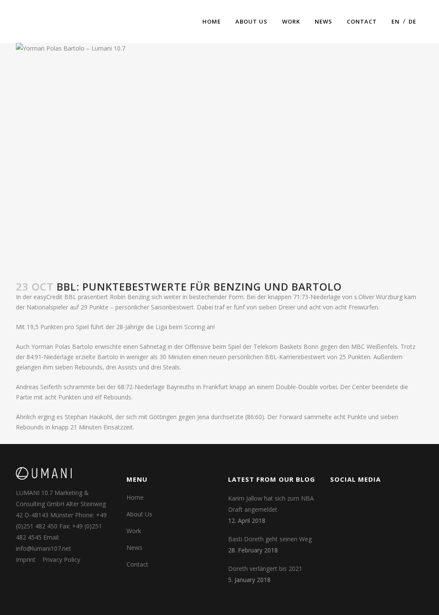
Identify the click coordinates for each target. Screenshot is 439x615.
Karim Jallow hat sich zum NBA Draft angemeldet (271, 503)
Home (135, 497)
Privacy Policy (61, 559)
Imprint (26, 559)
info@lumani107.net (43, 548)
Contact (137, 564)
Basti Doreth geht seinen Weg (270, 539)
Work (133, 531)
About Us (139, 514)
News (134, 547)
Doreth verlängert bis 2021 (265, 568)
